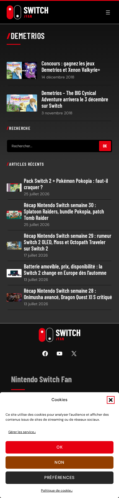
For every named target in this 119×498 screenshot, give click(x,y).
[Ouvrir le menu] (108, 12)
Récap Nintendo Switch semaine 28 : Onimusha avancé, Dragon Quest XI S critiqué (68, 294)
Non (59, 462)
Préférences (59, 477)
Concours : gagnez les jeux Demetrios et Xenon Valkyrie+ (71, 66)
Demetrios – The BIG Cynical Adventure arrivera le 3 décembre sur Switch (75, 99)
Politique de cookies (57, 490)
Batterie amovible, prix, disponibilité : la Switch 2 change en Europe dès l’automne (65, 269)
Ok (59, 447)
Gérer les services (22, 432)
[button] (110, 400)
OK (105, 146)
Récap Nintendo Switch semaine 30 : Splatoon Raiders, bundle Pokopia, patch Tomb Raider (64, 211)
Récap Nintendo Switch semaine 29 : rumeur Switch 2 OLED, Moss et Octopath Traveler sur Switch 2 (67, 242)
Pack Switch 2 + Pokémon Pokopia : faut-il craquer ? (66, 184)
